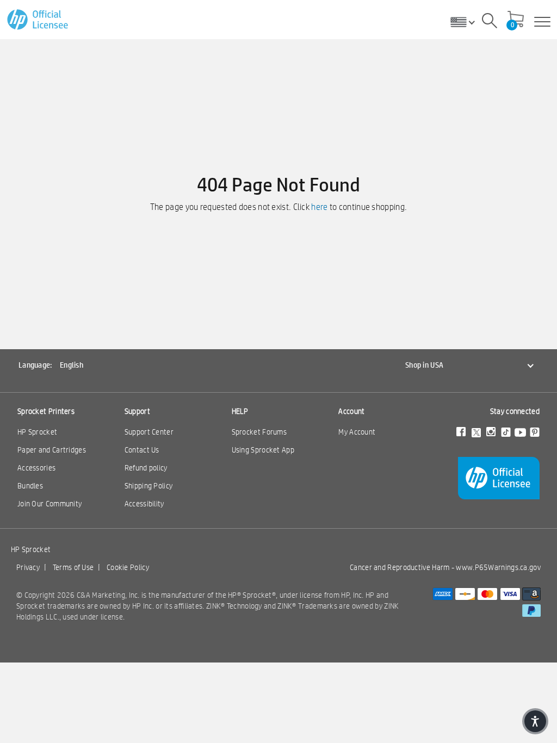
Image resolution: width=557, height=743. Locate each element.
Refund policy (146, 468)
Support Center (149, 432)
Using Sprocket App (263, 450)
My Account (356, 432)
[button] (535, 721)
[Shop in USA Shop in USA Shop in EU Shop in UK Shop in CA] (467, 22)
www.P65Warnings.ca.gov (498, 567)
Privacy (28, 567)
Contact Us (142, 450)
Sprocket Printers (46, 411)
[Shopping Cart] (515, 20)
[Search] (489, 22)
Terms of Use (73, 567)
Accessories (36, 468)
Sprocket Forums (259, 432)
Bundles (30, 486)
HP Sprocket (37, 432)
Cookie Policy (128, 567)
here (319, 207)
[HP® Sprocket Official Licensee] (38, 20)
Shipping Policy (149, 486)
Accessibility (144, 504)
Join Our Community (49, 504)
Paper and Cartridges (51, 450)
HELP (240, 411)
